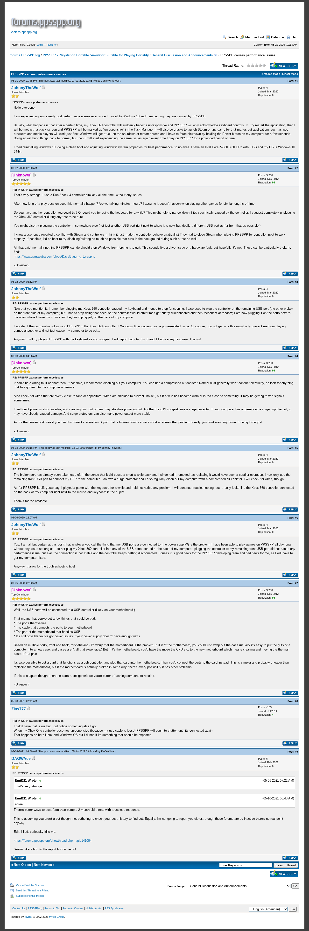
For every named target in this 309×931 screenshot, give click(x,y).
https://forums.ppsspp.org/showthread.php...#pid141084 (52, 840)
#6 (296, 517)
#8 (296, 701)
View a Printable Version (30, 885)
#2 (296, 168)
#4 (296, 356)
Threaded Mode (270, 73)
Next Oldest (22, 865)
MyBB (28, 916)
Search (233, 37)
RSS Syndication (114, 908)
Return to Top (52, 908)
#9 (296, 751)
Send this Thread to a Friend (32, 890)
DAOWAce (107, 751)
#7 (296, 583)
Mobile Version (93, 908)
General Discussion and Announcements (182, 55)
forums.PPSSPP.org (25, 55)
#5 (296, 448)
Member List (254, 37)
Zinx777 (18, 709)
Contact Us (19, 908)
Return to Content (73, 908)
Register (52, 44)
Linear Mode (290, 73)
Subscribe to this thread (30, 895)
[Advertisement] (171, 18)
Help (295, 37)
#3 (296, 281)
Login (39, 44)
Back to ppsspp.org (23, 32)
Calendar (277, 37)
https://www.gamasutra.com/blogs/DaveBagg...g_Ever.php (54, 256)
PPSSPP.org (35, 908)
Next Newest (43, 865)
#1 (296, 80)
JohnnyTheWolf (110, 80)
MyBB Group (56, 916)
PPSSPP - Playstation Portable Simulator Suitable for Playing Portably (96, 55)
